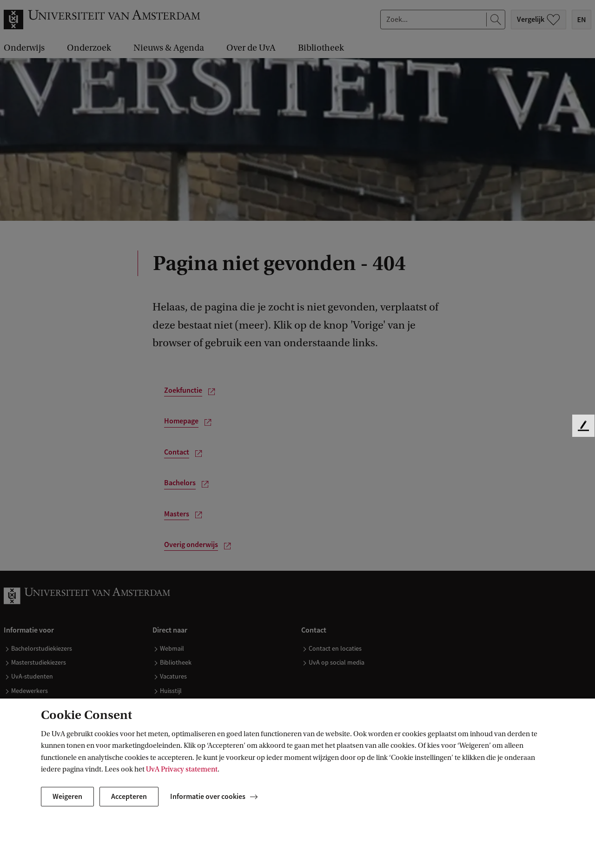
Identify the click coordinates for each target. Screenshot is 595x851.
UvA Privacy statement (182, 769)
